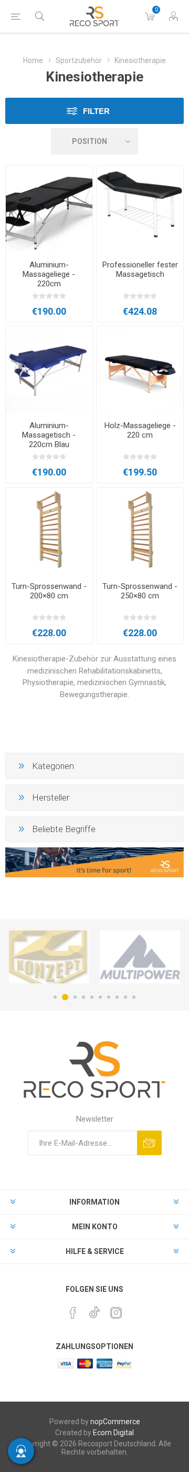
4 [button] (83, 997)
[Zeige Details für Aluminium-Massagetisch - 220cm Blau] (49, 369)
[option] (49, 956)
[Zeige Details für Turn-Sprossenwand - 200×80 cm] (49, 531)
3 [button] (75, 997)
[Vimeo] (94, 1309)
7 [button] (108, 997)
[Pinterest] (73, 1312)
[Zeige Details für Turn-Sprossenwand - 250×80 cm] (140, 531)
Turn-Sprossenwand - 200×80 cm (49, 591)
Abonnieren (149, 1143)
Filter (96, 111)
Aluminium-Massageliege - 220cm (49, 274)
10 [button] (133, 997)
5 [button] (91, 997)
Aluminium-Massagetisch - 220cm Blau (49, 435)
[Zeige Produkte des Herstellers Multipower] (140, 956)
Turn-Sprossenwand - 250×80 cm (139, 591)
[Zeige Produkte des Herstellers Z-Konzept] (49, 956)
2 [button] (65, 997)
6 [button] (100, 997)
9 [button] (125, 997)
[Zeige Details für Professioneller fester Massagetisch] (140, 208)
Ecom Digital (113, 1432)
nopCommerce (115, 1421)
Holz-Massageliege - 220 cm (140, 430)
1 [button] (55, 997)
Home (33, 60)
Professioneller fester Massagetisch (140, 269)
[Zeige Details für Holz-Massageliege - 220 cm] (140, 369)
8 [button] (117, 997)
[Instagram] (116, 1312)
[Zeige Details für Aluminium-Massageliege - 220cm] (49, 208)
